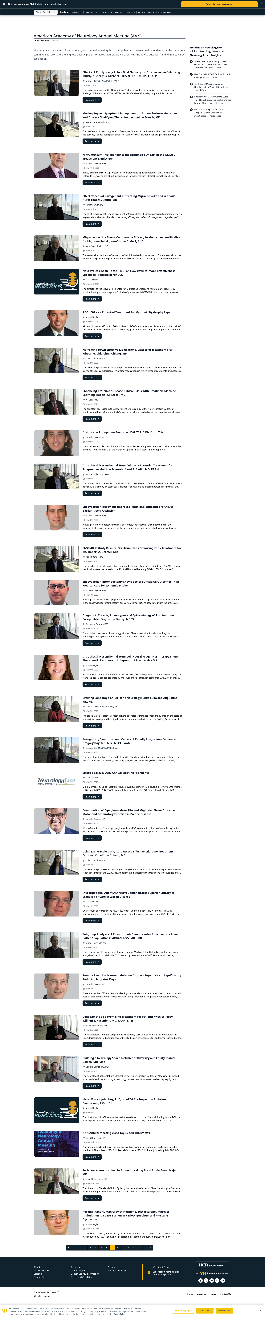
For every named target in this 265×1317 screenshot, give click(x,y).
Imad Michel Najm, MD (96, 1179)
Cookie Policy (119, 1314)
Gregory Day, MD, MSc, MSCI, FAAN (102, 748)
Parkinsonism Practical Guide (159, 12)
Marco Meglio (92, 279)
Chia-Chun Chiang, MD (96, 358)
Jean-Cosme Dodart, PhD (97, 246)
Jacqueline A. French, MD (97, 122)
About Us (38, 1267)
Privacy (111, 1267)
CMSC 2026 (118, 12)
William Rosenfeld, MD (96, 1025)
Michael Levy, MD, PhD (96, 943)
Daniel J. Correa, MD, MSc (97, 1066)
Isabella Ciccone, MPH (96, 163)
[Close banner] (262, 3)
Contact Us (39, 1277)
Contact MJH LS (79, 1270)
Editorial (38, 1273)
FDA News (89, 12)
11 (134, 1247)
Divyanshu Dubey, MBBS (97, 624)
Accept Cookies (224, 1310)
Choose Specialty (43, 12)
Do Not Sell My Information (85, 1273)
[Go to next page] (150, 1248)
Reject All (204, 1310)
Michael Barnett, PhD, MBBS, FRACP (102, 81)
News (213, 1294)
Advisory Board (42, 1270)
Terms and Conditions (82, 1277)
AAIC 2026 (142, 12)
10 (129, 1247)
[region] (132, 1311)
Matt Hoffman (92, 777)
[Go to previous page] (68, 1248)
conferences (47, 40)
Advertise (75, 1267)
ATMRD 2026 (130, 12)
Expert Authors (76, 12)
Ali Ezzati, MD (92, 399)
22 (145, 1247)
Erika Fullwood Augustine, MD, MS (101, 706)
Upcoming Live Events (103, 12)
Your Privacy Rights (118, 1270)
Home (36, 40)
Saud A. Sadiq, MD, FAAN (97, 474)
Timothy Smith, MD (94, 204)
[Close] (261, 1311)
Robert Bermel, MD (94, 557)
